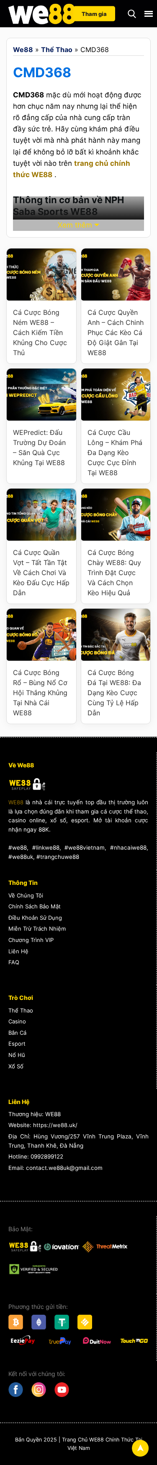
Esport (17, 1043)
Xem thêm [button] (75, 225)
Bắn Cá (17, 1032)
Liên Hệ (18, 951)
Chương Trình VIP (31, 940)
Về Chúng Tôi (25, 895)
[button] (132, 14)
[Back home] (42, 13)
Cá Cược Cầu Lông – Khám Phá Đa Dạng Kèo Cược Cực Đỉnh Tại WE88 (115, 452)
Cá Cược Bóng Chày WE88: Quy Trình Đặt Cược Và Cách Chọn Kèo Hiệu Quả (114, 572)
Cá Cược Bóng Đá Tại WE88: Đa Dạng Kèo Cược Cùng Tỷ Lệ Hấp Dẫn (114, 692)
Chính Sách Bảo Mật (34, 906)
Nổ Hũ (16, 1055)
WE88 (15, 802)
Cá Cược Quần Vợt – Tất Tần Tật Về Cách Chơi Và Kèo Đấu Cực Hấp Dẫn (41, 572)
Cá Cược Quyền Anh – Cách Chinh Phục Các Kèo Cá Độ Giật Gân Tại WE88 (116, 332)
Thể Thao (56, 49)
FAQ (13, 962)
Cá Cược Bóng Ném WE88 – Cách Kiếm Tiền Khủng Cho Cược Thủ (40, 332)
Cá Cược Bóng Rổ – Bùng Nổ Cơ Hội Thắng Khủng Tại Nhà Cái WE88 (40, 692)
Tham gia (94, 13)
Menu (148, 14)
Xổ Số (15, 1066)
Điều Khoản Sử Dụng (35, 917)
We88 (23, 49)
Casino (17, 1021)
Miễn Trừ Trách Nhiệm (37, 928)
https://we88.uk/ (55, 1125)
